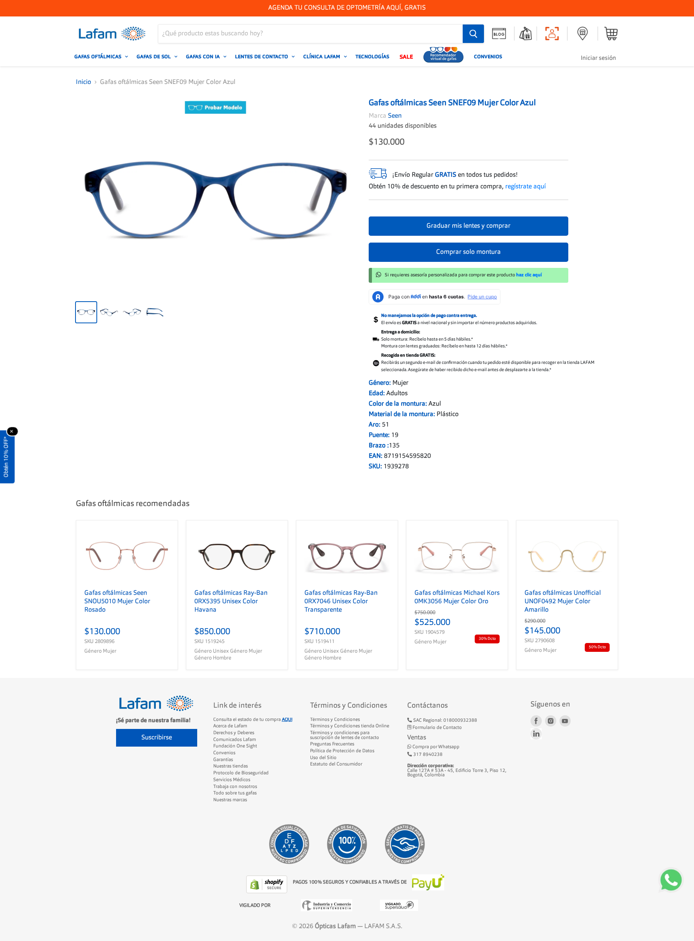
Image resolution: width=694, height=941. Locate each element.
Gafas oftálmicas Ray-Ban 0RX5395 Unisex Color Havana (230, 601)
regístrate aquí (525, 187)
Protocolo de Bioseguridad (241, 773)
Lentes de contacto (262, 56)
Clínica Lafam (322, 56)
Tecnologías (372, 56)
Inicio (83, 82)
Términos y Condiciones (335, 719)
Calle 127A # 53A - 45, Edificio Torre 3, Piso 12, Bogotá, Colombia (456, 770)
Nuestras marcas (230, 800)
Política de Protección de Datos (342, 751)
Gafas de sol (154, 56)
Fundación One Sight (235, 746)
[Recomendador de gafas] (443, 56)
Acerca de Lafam (230, 726)
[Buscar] (473, 33)
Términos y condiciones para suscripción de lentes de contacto (344, 735)
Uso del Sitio (323, 757)
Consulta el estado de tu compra (252, 719)
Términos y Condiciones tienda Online (349, 726)
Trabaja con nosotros (235, 786)
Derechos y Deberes (233, 733)
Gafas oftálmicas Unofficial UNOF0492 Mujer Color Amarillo (563, 601)
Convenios (488, 56)
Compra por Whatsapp (435, 747)
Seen (395, 116)
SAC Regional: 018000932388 (444, 720)
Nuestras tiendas (230, 766)
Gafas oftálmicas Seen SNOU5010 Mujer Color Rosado (117, 601)
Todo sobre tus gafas (235, 793)
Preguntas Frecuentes (332, 744)
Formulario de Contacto (436, 727)
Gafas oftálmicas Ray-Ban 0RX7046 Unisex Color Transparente (341, 601)
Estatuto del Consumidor (336, 764)
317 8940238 (427, 754)
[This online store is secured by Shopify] (267, 884)
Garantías (223, 759)
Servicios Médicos (231, 780)
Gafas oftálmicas (98, 56)
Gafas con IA (203, 56)
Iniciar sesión (598, 58)
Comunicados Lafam (234, 739)
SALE (406, 56)
